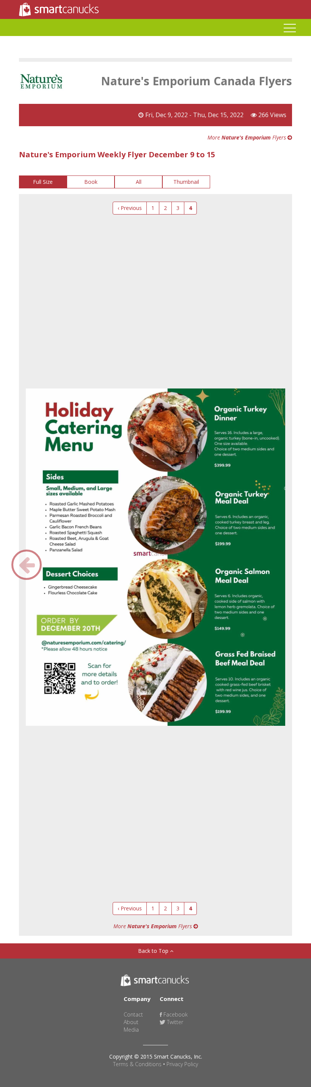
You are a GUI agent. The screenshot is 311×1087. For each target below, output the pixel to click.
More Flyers (247, 137)
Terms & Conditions (137, 1064)
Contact (133, 1014)
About (131, 1022)
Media (131, 1029)
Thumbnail (186, 181)
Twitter (174, 1022)
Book (90, 181)
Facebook (175, 1014)
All (138, 181)
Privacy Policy (182, 1064)
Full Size (43, 181)
